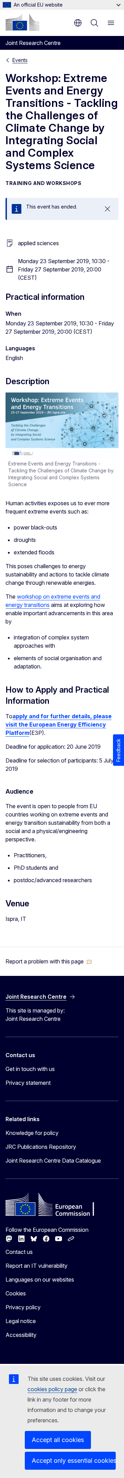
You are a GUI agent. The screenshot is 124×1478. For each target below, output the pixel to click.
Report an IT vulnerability (37, 1265)
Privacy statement (28, 1082)
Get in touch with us (30, 1068)
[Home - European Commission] (22, 22)
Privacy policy (23, 1307)
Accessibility (21, 1334)
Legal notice (21, 1321)
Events (20, 60)
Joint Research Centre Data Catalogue (53, 1160)
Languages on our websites (40, 1279)
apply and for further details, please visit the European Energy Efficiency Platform (59, 724)
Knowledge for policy (32, 1132)
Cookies (16, 1293)
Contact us (19, 1251)
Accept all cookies (58, 1439)
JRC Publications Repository (41, 1146)
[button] (49, 961)
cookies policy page (52, 1389)
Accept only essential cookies (74, 1460)
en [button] (77, 22)
